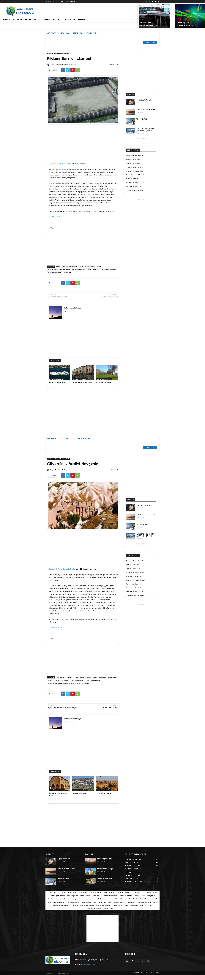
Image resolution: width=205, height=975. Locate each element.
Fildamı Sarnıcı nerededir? (87, 266)
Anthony (129, 167)
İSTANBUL (64, 33)
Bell (127, 159)
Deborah (129, 175)
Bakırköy (58, 266)
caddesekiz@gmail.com (89, 964)
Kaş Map (135, 179)
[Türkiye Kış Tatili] (130, 121)
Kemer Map (139, 171)
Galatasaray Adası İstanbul (57, 382)
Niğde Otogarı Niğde (104, 859)
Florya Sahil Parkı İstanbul (104, 382)
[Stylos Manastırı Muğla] (90, 871)
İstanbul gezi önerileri (78, 269)
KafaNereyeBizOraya (147, 25)
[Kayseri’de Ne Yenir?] (130, 102)
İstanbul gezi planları (93, 269)
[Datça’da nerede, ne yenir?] (130, 112)
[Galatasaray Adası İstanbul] (59, 372)
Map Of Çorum (139, 182)
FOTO (152, 973)
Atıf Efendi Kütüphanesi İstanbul (82, 382)
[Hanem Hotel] (154, 16)
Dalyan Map (135, 159)
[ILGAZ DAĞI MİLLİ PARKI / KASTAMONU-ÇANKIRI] (130, 131)
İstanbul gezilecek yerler (109, 269)
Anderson (129, 171)
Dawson (128, 190)
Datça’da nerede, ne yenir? (145, 109)
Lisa (127, 163)
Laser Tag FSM (183, 23)
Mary (128, 179)
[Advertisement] (79, 11)
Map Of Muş (138, 186)
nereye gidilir (68, 272)
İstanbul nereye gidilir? (55, 272)
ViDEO (158, 973)
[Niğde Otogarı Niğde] (90, 861)
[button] (132, 19)
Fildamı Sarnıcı (54, 217)
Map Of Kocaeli (138, 156)
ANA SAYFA (127, 973)
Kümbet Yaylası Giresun (110, 297)
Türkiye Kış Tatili (142, 119)
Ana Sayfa (51, 33)
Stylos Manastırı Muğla (105, 869)
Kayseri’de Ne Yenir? (143, 100)
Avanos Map (135, 163)
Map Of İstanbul (140, 175)
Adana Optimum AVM (104, 879)
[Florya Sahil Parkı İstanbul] (107, 372)
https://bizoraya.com (69, 311)
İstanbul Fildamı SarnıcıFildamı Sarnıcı (59, 269)
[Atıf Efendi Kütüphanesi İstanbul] (83, 372)
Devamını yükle (140, 138)
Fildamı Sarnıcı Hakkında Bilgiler (61, 164)
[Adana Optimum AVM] (90, 881)
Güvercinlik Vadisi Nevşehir (57, 297)
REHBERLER (135, 973)
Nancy (128, 156)
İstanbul (99, 266)
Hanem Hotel (145, 23)
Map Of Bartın (139, 167)
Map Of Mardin (139, 190)
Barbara (129, 186)
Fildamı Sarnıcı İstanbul (70, 266)
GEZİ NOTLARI (144, 973)
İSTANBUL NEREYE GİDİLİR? (84, 33)
